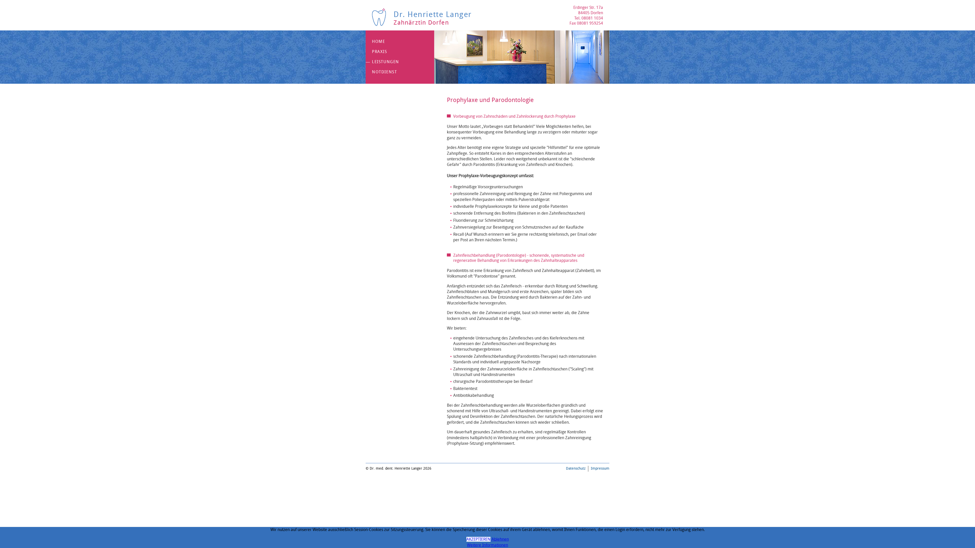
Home (378, 41)
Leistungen (385, 61)
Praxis (379, 51)
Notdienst (384, 72)
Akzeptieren (478, 539)
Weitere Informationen (487, 545)
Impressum (600, 468)
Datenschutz (576, 468)
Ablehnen (500, 539)
